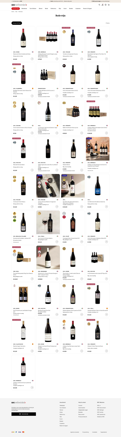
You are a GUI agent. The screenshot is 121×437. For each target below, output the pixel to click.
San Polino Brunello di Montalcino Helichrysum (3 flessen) (70, 202)
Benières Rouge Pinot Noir (44, 310)
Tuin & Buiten (63, 407)
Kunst (61, 419)
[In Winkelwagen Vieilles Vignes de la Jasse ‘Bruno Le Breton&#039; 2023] (57, 170)
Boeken (61, 421)
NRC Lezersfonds (101, 414)
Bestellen (80, 412)
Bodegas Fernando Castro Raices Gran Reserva (22, 91)
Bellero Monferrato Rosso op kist (70, 127)
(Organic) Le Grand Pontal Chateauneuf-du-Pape (47, 346)
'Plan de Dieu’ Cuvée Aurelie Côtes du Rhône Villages (71, 274)
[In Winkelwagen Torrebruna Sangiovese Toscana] (81, 59)
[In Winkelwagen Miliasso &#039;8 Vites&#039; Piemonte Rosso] (106, 351)
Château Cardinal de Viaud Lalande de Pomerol (22, 383)
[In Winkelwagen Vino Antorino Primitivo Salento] (57, 241)
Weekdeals (62, 405)
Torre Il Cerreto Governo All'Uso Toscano (22, 127)
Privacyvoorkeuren (82, 416)
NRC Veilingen (100, 410)
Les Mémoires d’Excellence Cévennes (96, 202)
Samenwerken (81, 407)
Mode (61, 412)
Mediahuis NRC (100, 416)
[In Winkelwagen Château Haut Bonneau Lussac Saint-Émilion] (81, 351)
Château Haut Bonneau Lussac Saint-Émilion (71, 346)
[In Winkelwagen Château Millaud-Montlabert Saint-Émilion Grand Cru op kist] (106, 133)
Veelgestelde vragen (83, 410)
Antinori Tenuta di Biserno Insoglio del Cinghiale (47, 202)
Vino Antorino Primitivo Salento (45, 238)
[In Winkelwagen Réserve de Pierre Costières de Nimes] (32, 59)
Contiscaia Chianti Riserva (19, 202)
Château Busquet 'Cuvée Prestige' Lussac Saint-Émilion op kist (47, 54)
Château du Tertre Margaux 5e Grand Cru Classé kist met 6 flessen (97, 165)
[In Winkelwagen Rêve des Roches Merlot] (32, 170)
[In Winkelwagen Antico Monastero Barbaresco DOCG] (106, 96)
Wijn (16, 11)
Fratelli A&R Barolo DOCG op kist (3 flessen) (46, 91)
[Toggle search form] (99, 5)
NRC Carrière (100, 412)
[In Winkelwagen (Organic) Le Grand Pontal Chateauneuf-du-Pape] (57, 351)
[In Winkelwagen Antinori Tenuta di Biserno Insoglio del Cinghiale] (57, 206)
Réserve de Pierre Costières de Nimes (21, 54)
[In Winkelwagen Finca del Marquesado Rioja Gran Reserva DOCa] (32, 279)
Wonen (61, 410)
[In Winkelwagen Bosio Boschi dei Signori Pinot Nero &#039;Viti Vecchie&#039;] (106, 59)
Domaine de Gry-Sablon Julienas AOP (22, 238)
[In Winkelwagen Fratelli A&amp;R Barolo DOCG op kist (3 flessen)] (57, 96)
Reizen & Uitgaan (64, 425)
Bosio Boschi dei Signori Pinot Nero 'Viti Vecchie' (97, 54)
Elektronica (62, 414)
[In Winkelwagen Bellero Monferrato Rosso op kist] (81, 133)
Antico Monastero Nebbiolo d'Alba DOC (97, 238)
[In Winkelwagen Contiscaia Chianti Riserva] (32, 206)
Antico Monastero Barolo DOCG (70, 90)
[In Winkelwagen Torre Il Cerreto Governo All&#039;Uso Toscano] (32, 133)
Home (12, 11)
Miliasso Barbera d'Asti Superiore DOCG (72, 310)
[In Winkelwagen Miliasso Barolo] (81, 170)
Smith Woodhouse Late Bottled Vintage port (22, 311)
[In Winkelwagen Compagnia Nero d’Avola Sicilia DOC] (81, 241)
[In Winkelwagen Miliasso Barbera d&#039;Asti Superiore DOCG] (81, 314)
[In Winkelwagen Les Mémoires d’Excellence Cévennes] (106, 206)
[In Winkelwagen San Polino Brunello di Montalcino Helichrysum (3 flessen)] (81, 206)
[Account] (102, 5)
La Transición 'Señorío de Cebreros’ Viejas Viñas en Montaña (47, 128)
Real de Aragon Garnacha (19, 346)
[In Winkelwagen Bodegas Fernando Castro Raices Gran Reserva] (32, 96)
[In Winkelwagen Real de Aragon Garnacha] (32, 351)
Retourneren (81, 414)
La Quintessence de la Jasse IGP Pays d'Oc (97, 273)
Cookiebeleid (94, 432)
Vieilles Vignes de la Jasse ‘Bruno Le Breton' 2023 (48, 165)
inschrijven (25, 414)
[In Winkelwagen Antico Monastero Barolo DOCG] (81, 96)
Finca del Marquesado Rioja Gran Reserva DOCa (23, 274)
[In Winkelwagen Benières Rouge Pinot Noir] (57, 314)
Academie (62, 423)
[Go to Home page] (19, 5)
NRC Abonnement (101, 407)
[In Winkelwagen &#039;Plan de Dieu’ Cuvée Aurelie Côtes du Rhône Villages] (81, 279)
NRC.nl (98, 405)
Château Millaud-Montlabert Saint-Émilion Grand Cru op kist (97, 128)
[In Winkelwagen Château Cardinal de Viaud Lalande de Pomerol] (32, 387)
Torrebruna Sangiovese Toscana (70, 54)
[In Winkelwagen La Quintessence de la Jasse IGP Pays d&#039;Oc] (106, 279)
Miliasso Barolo (66, 164)
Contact (80, 405)
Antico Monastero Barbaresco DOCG (96, 90)
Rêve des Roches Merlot (19, 164)
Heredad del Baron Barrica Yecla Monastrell (98, 310)
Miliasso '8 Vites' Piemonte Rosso (95, 346)
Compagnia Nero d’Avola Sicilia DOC (71, 238)
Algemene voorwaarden (74, 432)
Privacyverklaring (85, 432)
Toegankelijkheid (103, 432)
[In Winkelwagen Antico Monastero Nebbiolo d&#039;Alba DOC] (106, 241)
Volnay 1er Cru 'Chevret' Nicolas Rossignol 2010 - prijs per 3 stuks (47, 274)
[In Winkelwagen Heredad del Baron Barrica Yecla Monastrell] (106, 314)
